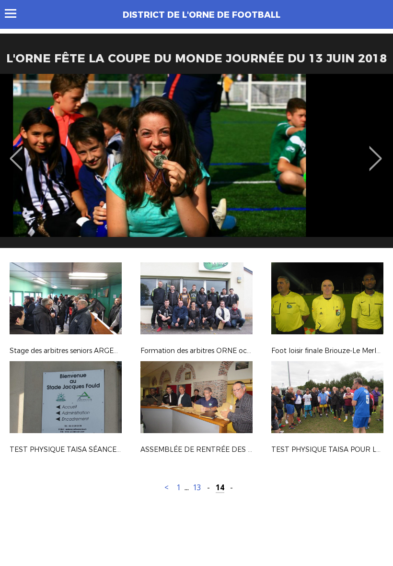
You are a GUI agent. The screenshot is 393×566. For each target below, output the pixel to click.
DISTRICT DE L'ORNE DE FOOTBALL (201, 15)
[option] (196, 164)
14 (220, 487)
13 (197, 487)
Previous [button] (16, 151)
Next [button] (375, 151)
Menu (15, 13)
